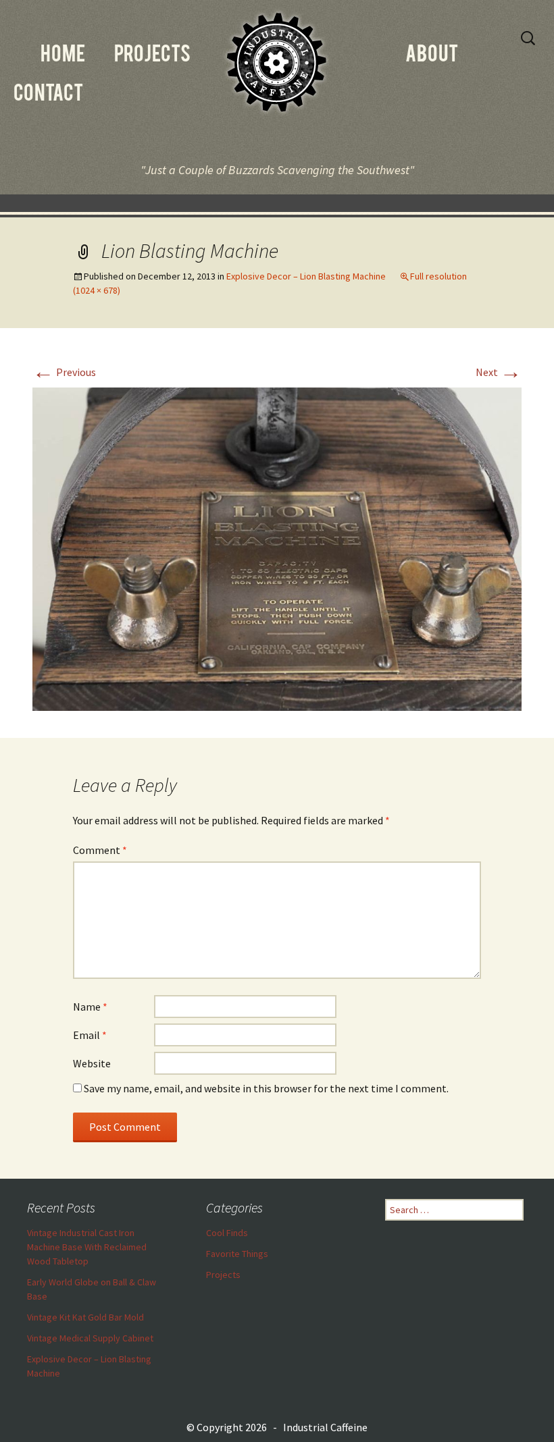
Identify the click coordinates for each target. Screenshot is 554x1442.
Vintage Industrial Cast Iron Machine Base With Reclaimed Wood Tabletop (87, 1247)
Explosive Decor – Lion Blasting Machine (306, 276)
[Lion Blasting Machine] (277, 548)
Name (90, 1006)
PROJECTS (152, 56)
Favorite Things (237, 1254)
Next (499, 372)
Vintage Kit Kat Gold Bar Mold (85, 1317)
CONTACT (48, 95)
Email (90, 1035)
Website (92, 1063)
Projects (223, 1275)
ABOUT (431, 56)
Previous (64, 372)
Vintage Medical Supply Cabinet (90, 1338)
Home (63, 56)
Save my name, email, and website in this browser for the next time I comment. (266, 1088)
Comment (100, 850)
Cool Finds (227, 1233)
